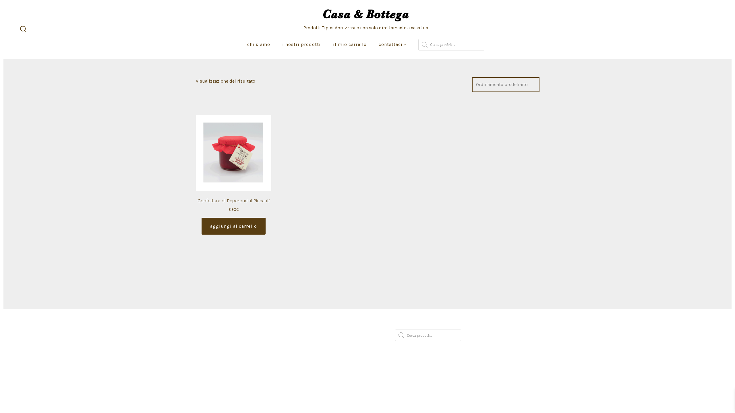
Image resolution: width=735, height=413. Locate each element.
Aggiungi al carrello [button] (233, 226)
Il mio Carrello (350, 44)
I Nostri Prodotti (301, 44)
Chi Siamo (258, 44)
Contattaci (391, 44)
